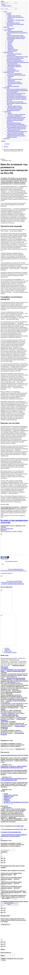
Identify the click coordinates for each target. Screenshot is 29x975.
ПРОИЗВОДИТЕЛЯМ (9, 72)
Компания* (17, 888)
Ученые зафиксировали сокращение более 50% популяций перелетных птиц (14, 779)
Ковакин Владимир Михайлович (16, 678)
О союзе (6, 793)
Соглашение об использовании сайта (11, 832)
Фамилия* (17, 879)
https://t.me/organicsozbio (7, 528)
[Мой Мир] (6, 557)
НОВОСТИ (6, 27)
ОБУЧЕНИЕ (7, 87)
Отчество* (16, 883)
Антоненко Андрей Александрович (16, 700)
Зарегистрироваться (9, 903)
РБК (7, 504)
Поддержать (4, 852)
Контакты (6, 799)
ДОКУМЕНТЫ (7, 111)
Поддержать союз (8, 803)
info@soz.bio (12, 817)
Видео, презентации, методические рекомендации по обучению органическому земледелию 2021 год (16, 95)
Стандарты (7, 800)
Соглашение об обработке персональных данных (14, 901)
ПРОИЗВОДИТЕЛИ (8, 52)
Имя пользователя (6, 952)
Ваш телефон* (6, 898)
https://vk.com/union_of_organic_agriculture (11, 531)
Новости (6, 146)
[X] (8, 557)
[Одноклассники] (4, 557)
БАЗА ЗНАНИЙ (7, 29)
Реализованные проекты (13, 22)
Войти (9, 904)
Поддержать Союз (20, 749)
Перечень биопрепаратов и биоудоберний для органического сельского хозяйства (14, 835)
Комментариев (4, 558)
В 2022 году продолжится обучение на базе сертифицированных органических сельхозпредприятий (17, 90)
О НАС (5, 11)
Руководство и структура (11, 795)
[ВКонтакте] (1, 557)
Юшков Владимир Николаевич (16, 671)
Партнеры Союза (8, 796)
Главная (7, 143)
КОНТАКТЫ (7, 138)
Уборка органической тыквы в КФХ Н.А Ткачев (14, 755)
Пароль (3, 955)
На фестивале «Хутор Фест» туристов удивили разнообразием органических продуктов (14, 767)
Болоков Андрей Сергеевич (10, 714)
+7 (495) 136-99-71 (7, 807)
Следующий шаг (5, 924)
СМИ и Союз (7, 798)
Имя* (15, 874)
